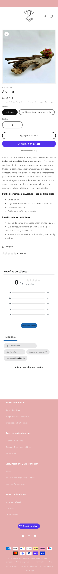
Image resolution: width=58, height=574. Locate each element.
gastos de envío (24, 102)
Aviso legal (30, 570)
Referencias (11, 453)
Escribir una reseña (29, 325)
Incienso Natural (13, 502)
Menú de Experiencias (15, 484)
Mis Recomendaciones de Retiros (20, 477)
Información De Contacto (17, 423)
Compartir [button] (9, 246)
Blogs (8, 471)
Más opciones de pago (29, 151)
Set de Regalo (12, 514)
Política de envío (11, 566)
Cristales (10, 508)
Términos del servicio (47, 566)
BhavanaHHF (18, 558)
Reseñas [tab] (10, 337)
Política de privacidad (24, 562)
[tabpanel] (29, 370)
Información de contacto (44, 562)
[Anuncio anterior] (5, 4)
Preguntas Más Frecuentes (18, 416)
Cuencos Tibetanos (14, 440)
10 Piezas (9, 112)
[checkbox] (15, 358)
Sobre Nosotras (13, 410)
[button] (6, 16)
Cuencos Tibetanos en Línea (18, 447)
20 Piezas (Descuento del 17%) (36, 112)
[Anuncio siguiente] (53, 4)
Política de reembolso (29, 566)
